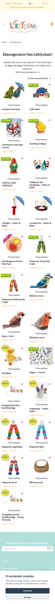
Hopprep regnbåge (12, 454)
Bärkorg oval (36, 490)
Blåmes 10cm (36, 303)
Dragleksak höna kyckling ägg (11, 414)
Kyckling (6, 380)
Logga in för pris (9, 120)
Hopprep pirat (9, 490)
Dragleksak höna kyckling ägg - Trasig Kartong (13, 525)
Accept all (27, 591)
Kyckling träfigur (37, 151)
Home (4, 49)
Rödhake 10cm (37, 345)
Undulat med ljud (11, 116)
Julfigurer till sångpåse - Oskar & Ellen (39, 192)
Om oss (5, 568)
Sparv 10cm (8, 344)
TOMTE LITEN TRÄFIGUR (9, 191)
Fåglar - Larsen (37, 380)
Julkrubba (34, 116)
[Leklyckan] (28, 28)
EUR (44, 3)
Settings (27, 597)
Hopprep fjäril (36, 454)
